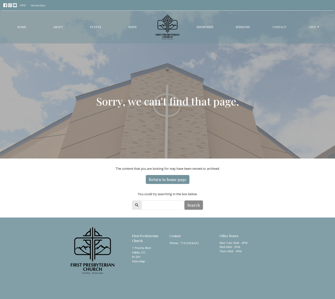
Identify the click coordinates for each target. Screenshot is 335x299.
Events (95, 27)
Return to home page (167, 179)
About (58, 27)
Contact (279, 27)
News (132, 27)
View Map (138, 261)
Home (21, 27)
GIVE (23, 5)
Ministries (204, 27)
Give (312, 27)
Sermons (243, 27)
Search (193, 205)
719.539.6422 (38, 5)
